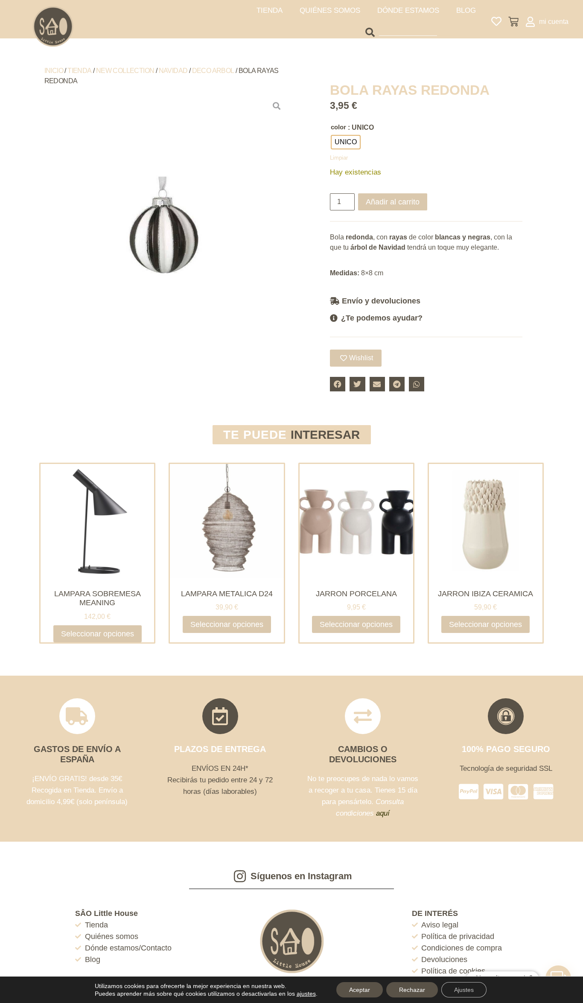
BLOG (466, 10)
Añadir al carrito (393, 202)
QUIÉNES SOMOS (330, 10)
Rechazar (412, 989)
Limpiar (339, 158)
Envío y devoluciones (381, 301)
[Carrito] (513, 22)
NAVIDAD (173, 70)
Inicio (53, 70)
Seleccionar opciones (97, 634)
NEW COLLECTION (125, 70)
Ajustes (464, 989)
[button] (426, 300)
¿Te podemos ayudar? (382, 318)
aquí (383, 813)
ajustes (306, 993)
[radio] (346, 142)
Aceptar (359, 989)
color (338, 127)
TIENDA (270, 10)
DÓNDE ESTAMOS (408, 10)
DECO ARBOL (213, 70)
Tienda (79, 70)
